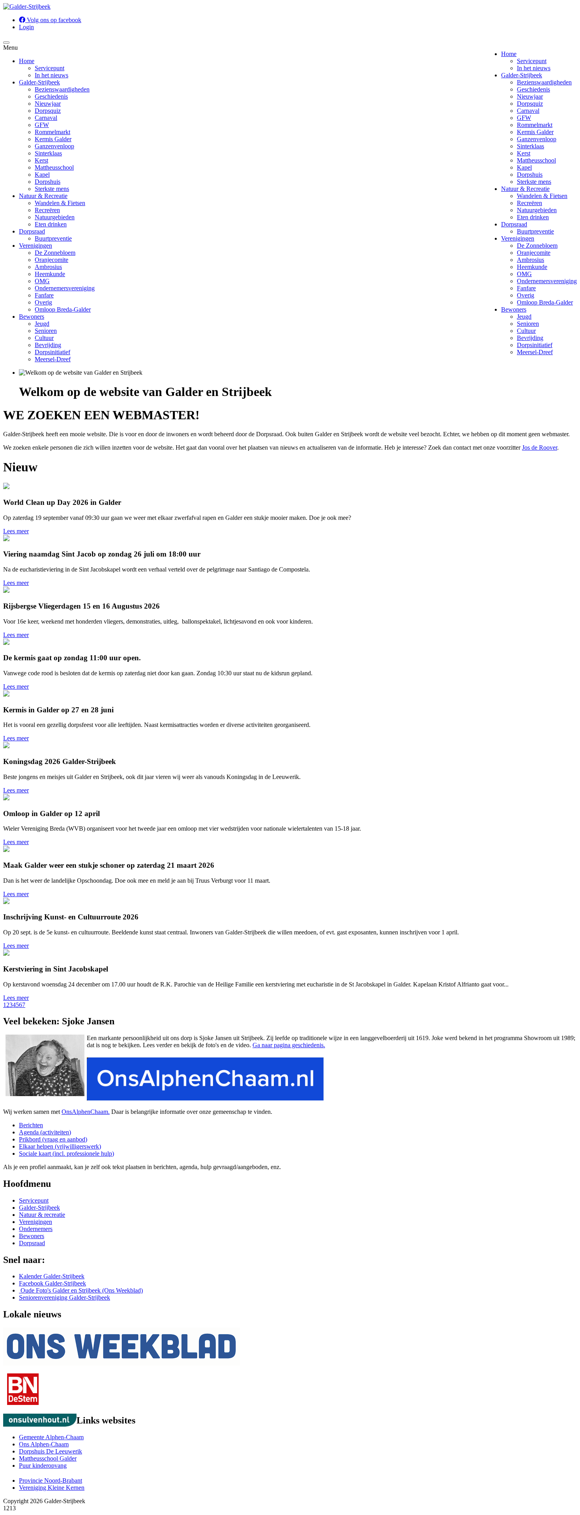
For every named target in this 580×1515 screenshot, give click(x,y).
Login (26, 27)
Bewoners (513, 309)
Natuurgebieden (537, 210)
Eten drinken (533, 217)
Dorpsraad (514, 224)
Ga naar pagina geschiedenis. (289, 1045)
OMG (524, 274)
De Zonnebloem (537, 245)
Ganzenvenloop (536, 139)
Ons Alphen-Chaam (44, 1444)
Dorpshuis (530, 174)
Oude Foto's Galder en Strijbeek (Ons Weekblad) (81, 1290)
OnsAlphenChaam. (86, 1111)
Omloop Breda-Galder (545, 302)
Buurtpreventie (535, 231)
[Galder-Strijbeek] (27, 6)
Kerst (523, 153)
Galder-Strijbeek (521, 75)
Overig (525, 295)
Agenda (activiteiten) (45, 1132)
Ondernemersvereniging (547, 281)
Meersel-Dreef (535, 352)
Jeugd (524, 316)
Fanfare (526, 288)
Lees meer (16, 531)
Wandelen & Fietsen (542, 195)
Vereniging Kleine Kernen (51, 1487)
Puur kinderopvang (43, 1465)
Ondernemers (35, 1228)
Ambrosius (530, 259)
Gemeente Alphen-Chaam (51, 1437)
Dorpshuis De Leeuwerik (50, 1451)
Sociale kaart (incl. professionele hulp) (66, 1153)
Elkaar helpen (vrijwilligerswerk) (60, 1146)
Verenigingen (517, 238)
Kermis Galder (535, 132)
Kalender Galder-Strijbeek (51, 1276)
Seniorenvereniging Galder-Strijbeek (64, 1297)
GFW (524, 117)
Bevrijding (530, 337)
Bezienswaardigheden (544, 82)
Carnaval (528, 110)
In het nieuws (533, 68)
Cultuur (526, 330)
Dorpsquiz (530, 103)
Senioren (528, 323)
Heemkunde (532, 266)
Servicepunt (531, 61)
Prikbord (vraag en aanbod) (53, 1139)
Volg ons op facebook (53, 20)
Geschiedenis (533, 89)
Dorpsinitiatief (534, 345)
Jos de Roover (539, 447)
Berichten (31, 1125)
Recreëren (529, 203)
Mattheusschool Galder (48, 1458)
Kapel (524, 167)
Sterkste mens (534, 181)
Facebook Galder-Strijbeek (52, 1283)
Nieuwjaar (530, 96)
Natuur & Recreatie (525, 188)
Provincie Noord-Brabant (50, 1480)
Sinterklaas (530, 146)
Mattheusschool (536, 160)
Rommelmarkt (534, 124)
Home (508, 53)
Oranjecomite (533, 252)
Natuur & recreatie (42, 1214)
